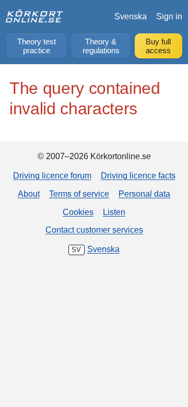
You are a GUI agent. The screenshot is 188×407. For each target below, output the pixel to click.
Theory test (36, 46)
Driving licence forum (52, 175)
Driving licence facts (138, 175)
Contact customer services (94, 229)
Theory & (101, 46)
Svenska (130, 16)
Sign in (169, 16)
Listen (114, 212)
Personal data (144, 193)
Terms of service (79, 193)
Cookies (78, 212)
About (29, 193)
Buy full (158, 46)
